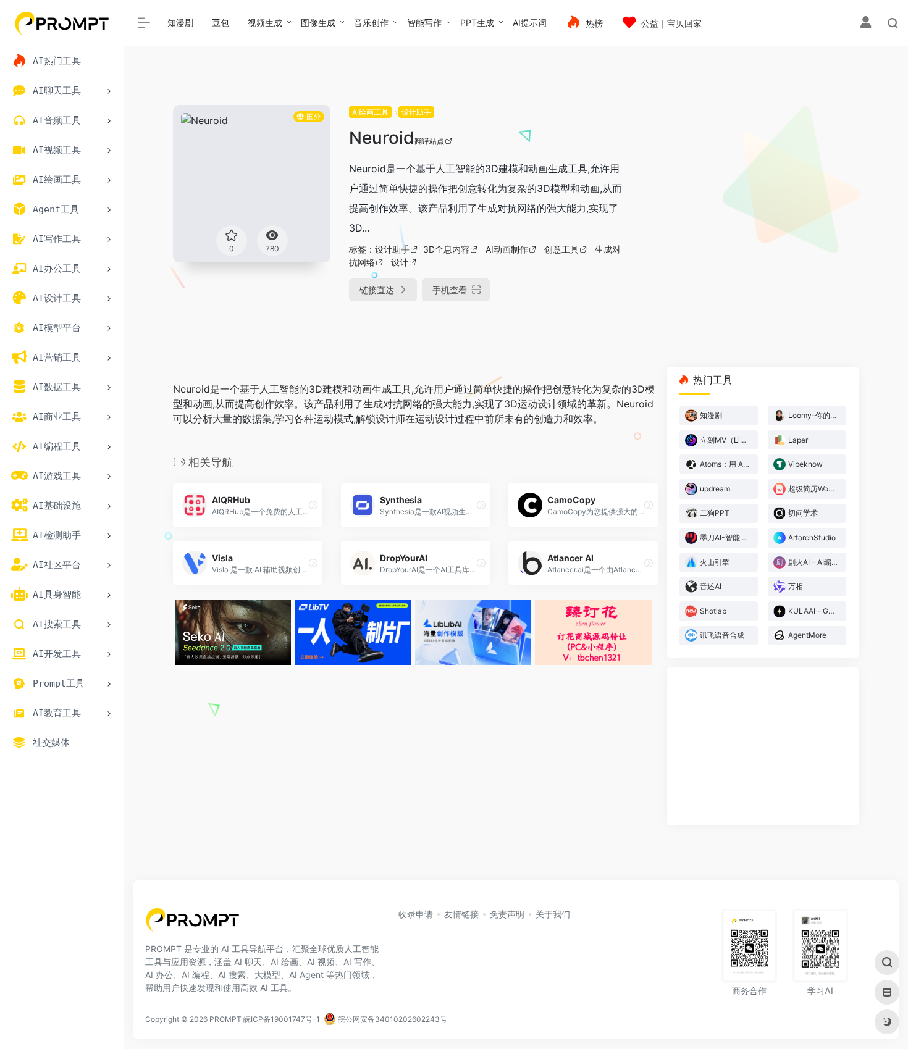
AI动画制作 (507, 249)
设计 (399, 262)
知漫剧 (180, 22)
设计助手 (416, 112)
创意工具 (561, 249)
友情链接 (461, 914)
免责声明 (507, 914)
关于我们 (553, 914)
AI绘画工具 (370, 112)
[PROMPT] (192, 923)
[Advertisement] (750, 191)
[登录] (865, 23)
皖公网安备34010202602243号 (391, 1019)
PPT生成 (477, 22)
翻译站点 (429, 141)
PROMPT (225, 1019)
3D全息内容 (446, 249)
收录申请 (415, 914)
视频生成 (265, 22)
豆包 (220, 22)
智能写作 (424, 22)
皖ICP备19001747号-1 (281, 1019)
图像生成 (318, 22)
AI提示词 (530, 22)
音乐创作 (371, 22)
